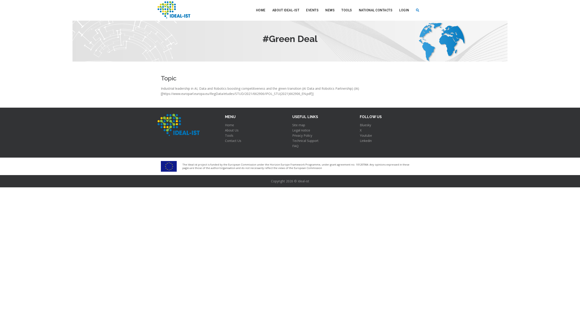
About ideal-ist (286, 10)
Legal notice (301, 130)
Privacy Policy (302, 135)
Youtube (366, 135)
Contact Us (233, 141)
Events (312, 10)
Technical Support (305, 141)
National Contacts (376, 10)
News (330, 10)
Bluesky (365, 125)
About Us (232, 130)
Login (404, 10)
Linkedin (366, 141)
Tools (346, 10)
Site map (298, 125)
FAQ (295, 146)
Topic (168, 78)
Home (261, 10)
